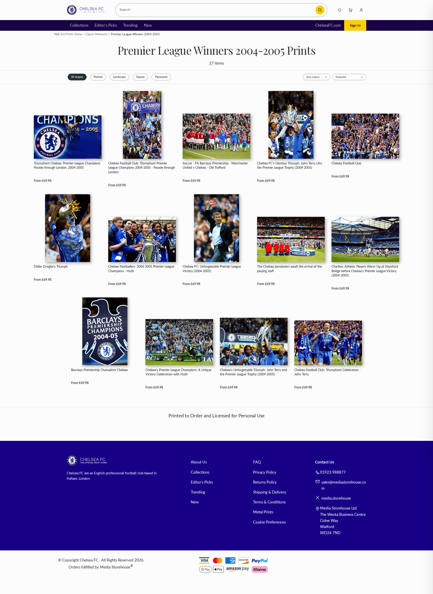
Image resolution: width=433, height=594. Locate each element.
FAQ (257, 462)
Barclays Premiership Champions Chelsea (99, 370)
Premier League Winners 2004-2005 (135, 34)
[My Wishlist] (340, 10)
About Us (199, 462)
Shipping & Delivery (269, 492)
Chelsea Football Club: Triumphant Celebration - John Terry (327, 372)
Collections (79, 25)
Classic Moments (96, 34)
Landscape (119, 77)
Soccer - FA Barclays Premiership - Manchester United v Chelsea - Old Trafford (215, 165)
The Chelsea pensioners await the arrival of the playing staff (289, 269)
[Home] (87, 10)
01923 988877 (333, 472)
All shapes (77, 77)
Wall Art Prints (63, 34)
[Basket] (350, 10)
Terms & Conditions (269, 502)
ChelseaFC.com (328, 25)
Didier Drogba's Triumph (51, 266)
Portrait (98, 77)
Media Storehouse (115, 567)
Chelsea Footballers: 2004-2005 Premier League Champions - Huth (141, 269)
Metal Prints (263, 512)
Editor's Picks (106, 25)
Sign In (355, 25)
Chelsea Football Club (346, 163)
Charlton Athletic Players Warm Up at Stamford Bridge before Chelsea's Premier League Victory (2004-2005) (365, 271)
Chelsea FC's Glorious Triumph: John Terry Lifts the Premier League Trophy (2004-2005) (289, 165)
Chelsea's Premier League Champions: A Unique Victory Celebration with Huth (178, 372)
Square (140, 77)
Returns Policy (265, 482)
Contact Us (324, 462)
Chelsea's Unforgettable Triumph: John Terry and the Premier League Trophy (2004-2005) (253, 372)
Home (78, 34)
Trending (130, 25)
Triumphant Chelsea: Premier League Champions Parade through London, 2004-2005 (67, 165)
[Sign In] (361, 10)
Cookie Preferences (269, 522)
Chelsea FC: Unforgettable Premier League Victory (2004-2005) (212, 269)
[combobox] (216, 10)
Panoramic (161, 77)
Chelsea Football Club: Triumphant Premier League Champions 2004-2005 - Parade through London (141, 168)
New (148, 25)
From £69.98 (42, 180)
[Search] (320, 9)
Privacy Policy (264, 472)
